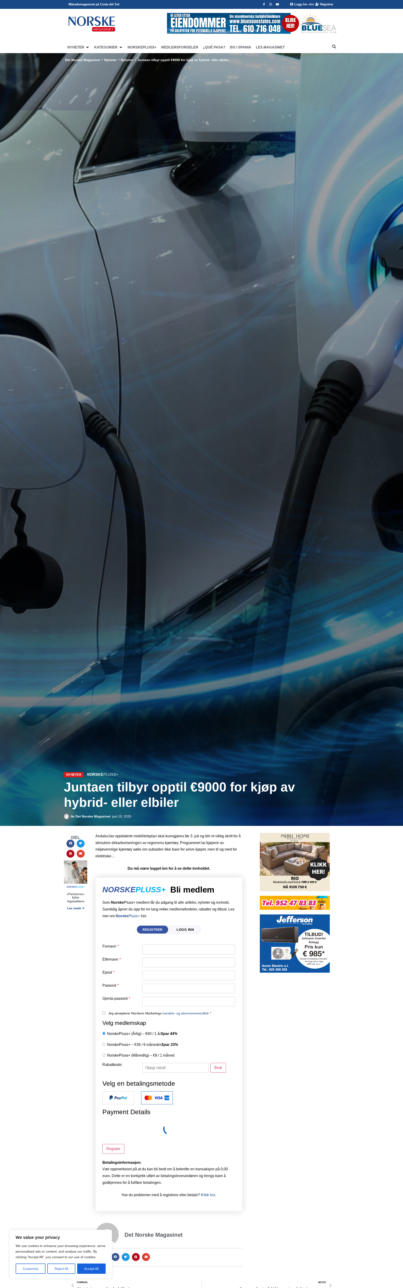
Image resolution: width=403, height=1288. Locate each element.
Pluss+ (128, 916)
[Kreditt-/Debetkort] (157, 1097)
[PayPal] (118, 1097)
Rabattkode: (112, 1065)
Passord (110, 985)
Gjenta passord (116, 998)
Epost (108, 972)
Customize (30, 1269)
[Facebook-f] (264, 4)
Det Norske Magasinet (82, 60)
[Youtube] (277, 4)
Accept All (91, 1269)
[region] (60, 1254)
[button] (78, 47)
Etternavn (111, 959)
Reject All (61, 1269)
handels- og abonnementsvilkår (186, 1013)
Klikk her (208, 1195)
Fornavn (110, 946)
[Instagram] (271, 4)
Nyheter (110, 60)
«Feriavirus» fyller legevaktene (75, 897)
